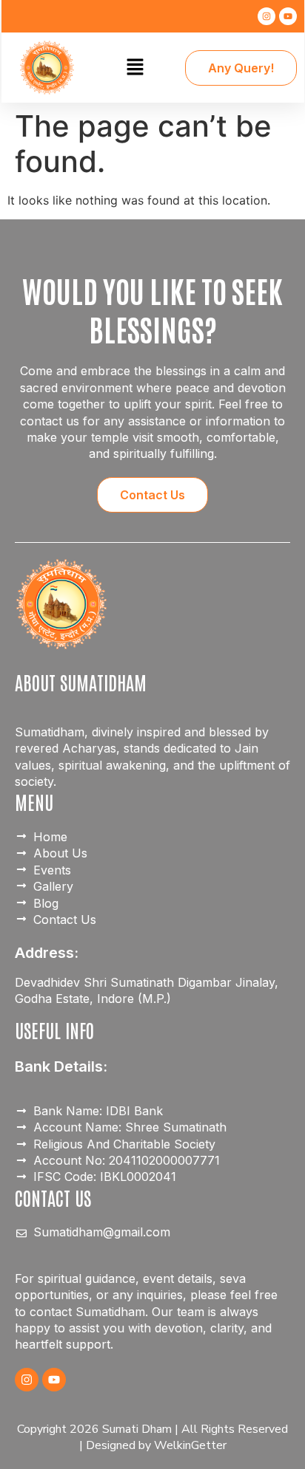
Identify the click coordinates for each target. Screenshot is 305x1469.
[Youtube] (288, 16)
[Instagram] (266, 16)
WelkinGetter (190, 1445)
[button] (135, 67)
